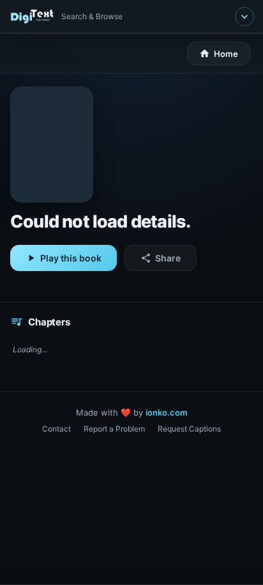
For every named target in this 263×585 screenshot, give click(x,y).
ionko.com (167, 412)
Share (160, 258)
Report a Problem (114, 428)
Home (218, 53)
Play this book (63, 258)
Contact (56, 428)
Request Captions (189, 428)
